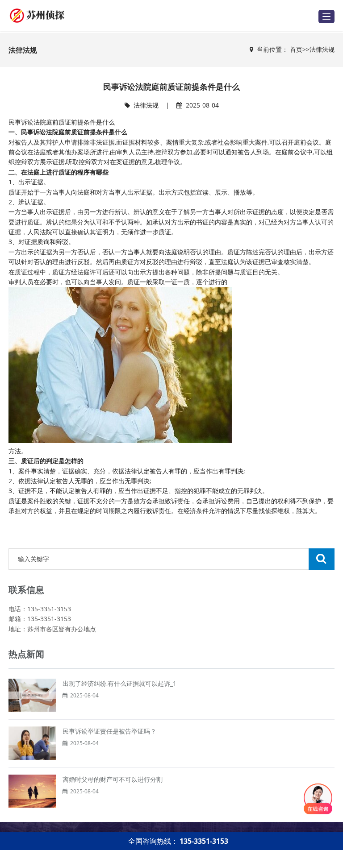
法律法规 (322, 49)
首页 (296, 49)
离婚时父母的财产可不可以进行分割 (113, 779)
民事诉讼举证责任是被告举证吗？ (109, 731)
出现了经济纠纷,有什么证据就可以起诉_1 (119, 683)
